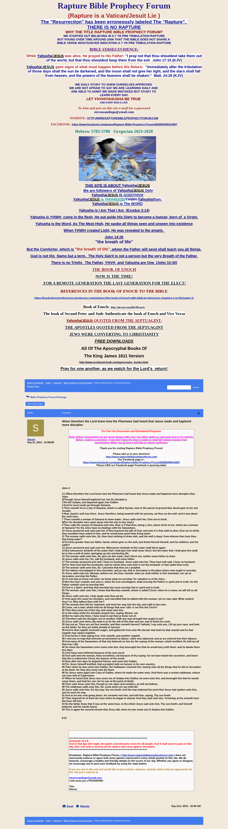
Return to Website (35, 383)
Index (48, 383)
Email (70, 806)
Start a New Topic (35, 404)
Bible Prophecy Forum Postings (78, 383)
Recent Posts (33, 386)
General (57, 383)
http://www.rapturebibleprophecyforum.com (131, 456)
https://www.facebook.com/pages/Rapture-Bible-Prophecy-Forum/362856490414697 (131, 462)
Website (84, 806)
